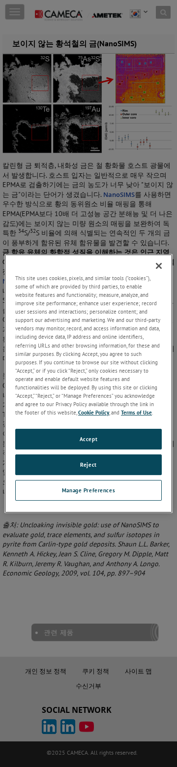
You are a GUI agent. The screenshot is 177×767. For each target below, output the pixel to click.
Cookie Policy (93, 412)
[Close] (159, 266)
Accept (88, 439)
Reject (88, 464)
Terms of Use (136, 412)
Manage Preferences (88, 490)
